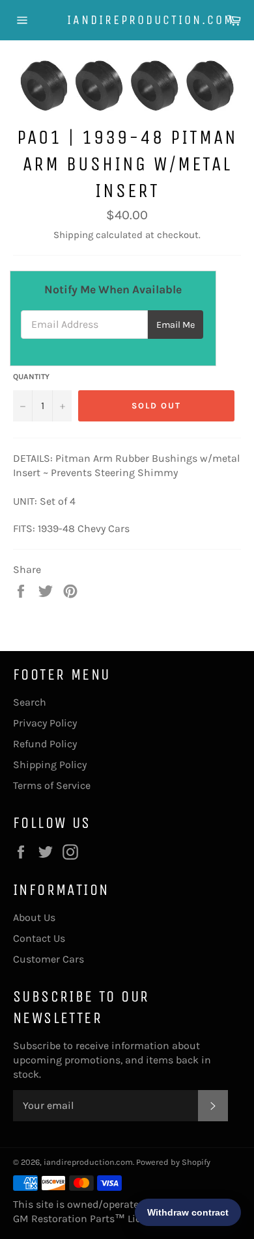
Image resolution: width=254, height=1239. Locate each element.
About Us (34, 917)
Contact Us (39, 938)
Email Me (175, 324)
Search (29, 702)
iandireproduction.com (127, 19)
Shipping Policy (50, 764)
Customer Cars (48, 959)
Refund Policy (45, 744)
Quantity (31, 376)
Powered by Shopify (173, 1162)
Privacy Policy (45, 723)
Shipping (73, 235)
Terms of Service (52, 785)
